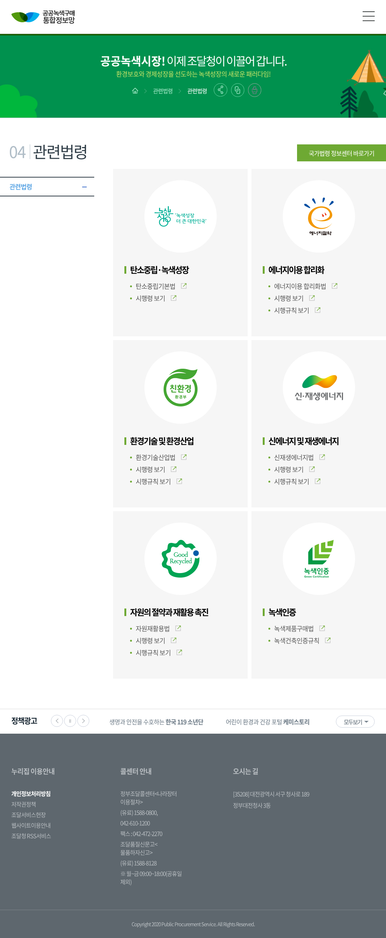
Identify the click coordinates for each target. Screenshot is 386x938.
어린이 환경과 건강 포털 (267, 721)
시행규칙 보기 (291, 310)
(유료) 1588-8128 (138, 863)
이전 (57, 721)
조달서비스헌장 (28, 815)
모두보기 (353, 722)
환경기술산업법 (155, 457)
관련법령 (163, 91)
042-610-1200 (135, 823)
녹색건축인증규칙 (296, 640)
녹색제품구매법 (294, 628)
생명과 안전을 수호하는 (156, 721)
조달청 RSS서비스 (31, 836)
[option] (156, 721)
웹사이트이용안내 (31, 825)
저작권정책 (23, 804)
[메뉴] (369, 16)
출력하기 (254, 90)
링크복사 (237, 90)
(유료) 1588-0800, (139, 812)
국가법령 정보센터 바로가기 (341, 153)
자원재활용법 (153, 628)
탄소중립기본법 (155, 286)
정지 (70, 721)
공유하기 (220, 90)
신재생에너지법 (294, 457)
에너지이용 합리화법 (300, 286)
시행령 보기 (150, 298)
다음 (83, 721)
